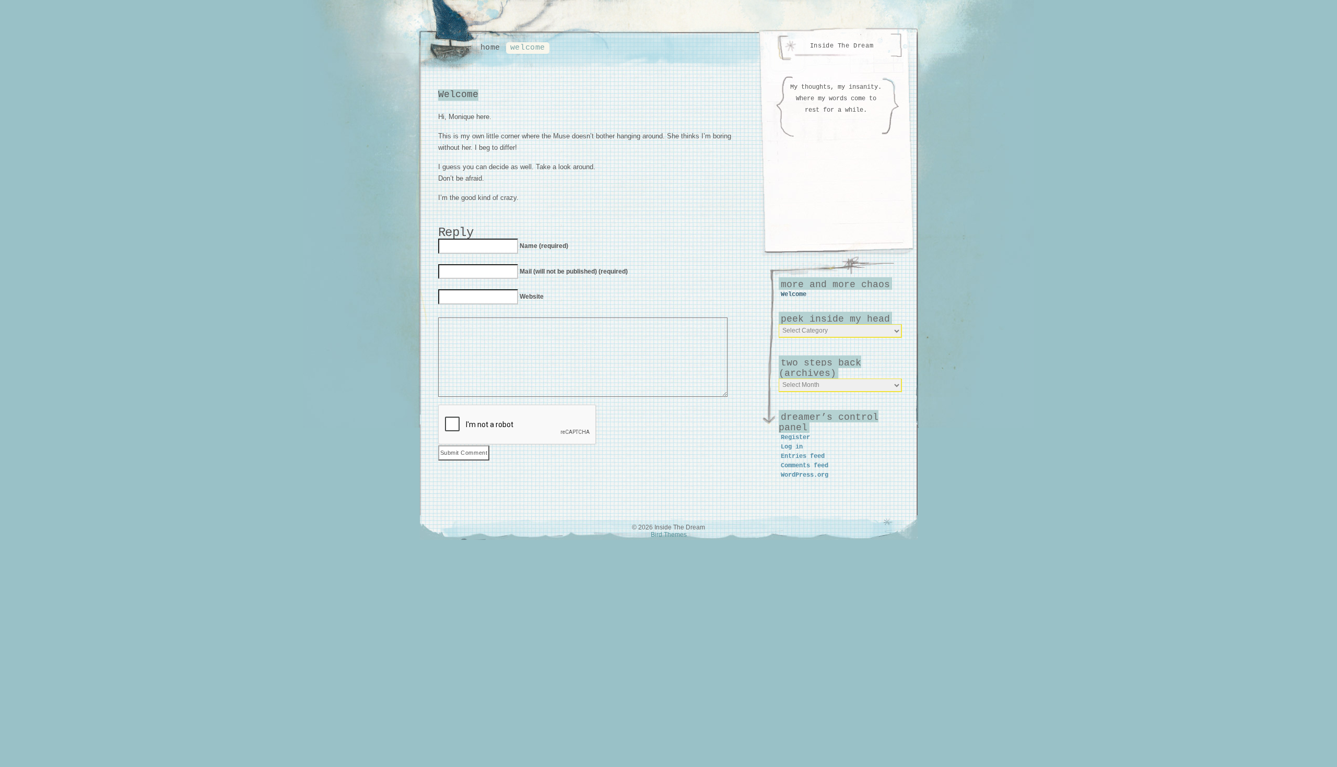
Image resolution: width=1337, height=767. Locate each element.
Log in (792, 447)
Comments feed (804, 465)
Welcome (527, 47)
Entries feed (803, 456)
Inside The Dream (841, 46)
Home (490, 47)
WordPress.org (804, 475)
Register (795, 437)
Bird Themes (669, 534)
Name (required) (544, 246)
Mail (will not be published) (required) (574, 271)
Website (532, 296)
